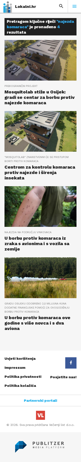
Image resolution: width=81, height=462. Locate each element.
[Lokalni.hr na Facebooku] (70, 363)
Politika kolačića (20, 385)
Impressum (14, 367)
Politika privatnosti (22, 376)
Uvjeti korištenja (20, 358)
